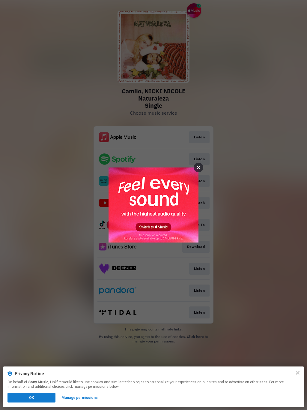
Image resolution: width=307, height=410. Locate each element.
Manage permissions (79, 398)
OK (31, 398)
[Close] (298, 373)
